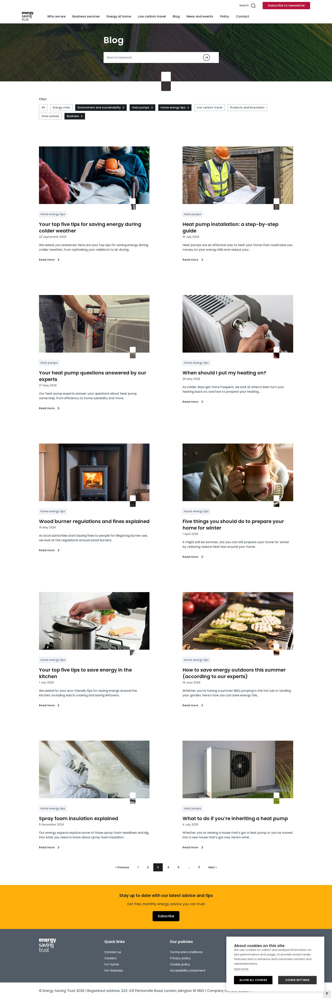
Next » (212, 867)
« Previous (122, 867)
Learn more (241, 969)
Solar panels (50, 116)
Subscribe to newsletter (286, 5)
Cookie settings (297, 980)
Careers (110, 958)
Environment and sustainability (99, 107)
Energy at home (119, 16)
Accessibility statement (188, 970)
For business (113, 970)
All (43, 107)
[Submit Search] (206, 57)
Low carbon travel (152, 16)
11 (199, 867)
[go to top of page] (327, 994)
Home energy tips (173, 107)
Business (73, 116)
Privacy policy (180, 958)
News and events (200, 16)
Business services (86, 16)
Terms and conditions (186, 952)
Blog (176, 16)
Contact (242, 16)
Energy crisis (61, 107)
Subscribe (166, 916)
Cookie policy (180, 964)
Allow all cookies (253, 980)
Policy (224, 16)
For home (111, 964)
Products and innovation (247, 107)
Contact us (112, 952)
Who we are (56, 16)
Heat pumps (140, 107)
